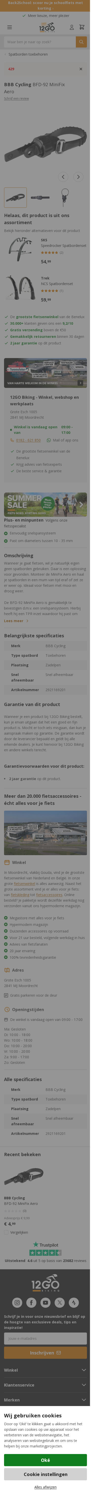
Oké (45, 1460)
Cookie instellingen (45, 1474)
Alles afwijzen (45, 1487)
